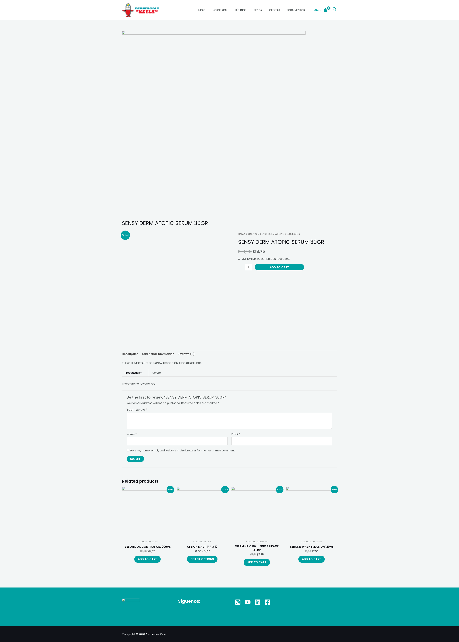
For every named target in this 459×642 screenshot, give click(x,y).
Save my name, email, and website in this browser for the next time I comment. (183, 450)
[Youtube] (248, 602)
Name (132, 434)
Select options (202, 559)
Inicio (201, 10)
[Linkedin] (257, 602)
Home (241, 234)
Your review (137, 409)
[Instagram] (238, 602)
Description (130, 354)
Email (235, 434)
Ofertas (274, 10)
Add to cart (279, 267)
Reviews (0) (186, 354)
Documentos (296, 10)
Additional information (158, 354)
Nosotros (220, 10)
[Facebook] (267, 602)
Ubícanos (240, 10)
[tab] (130, 354)
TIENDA (258, 10)
